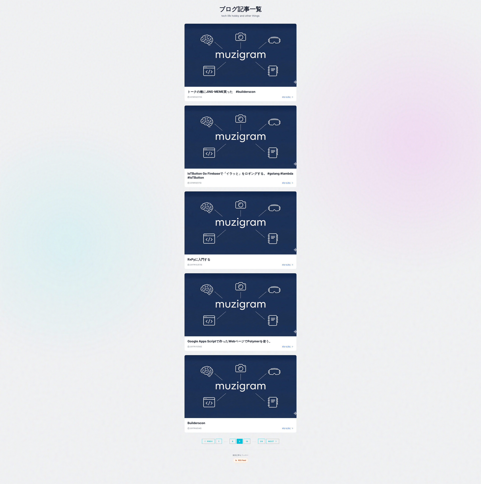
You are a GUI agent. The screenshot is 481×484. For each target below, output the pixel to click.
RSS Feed (242, 460)
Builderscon (196, 423)
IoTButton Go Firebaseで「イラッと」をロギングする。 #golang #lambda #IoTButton (240, 175)
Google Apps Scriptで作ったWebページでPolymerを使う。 (230, 341)
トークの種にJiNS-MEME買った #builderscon (221, 92)
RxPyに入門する (199, 259)
